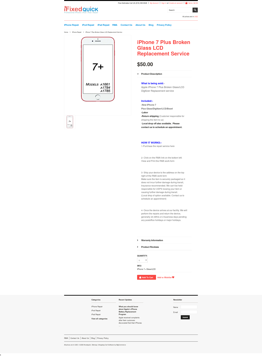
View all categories (99, 318)
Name (175, 307)
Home (66, 32)
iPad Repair (104, 24)
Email (175, 312)
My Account (154, 3)
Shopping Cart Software (106, 345)
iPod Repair (88, 24)
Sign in (164, 3)
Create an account (176, 3)
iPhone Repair (71, 24)
